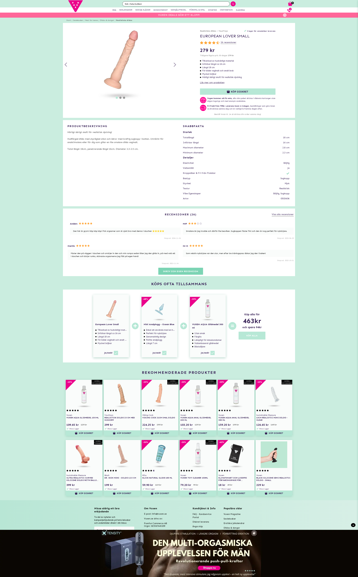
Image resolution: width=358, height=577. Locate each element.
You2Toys (223, 31)
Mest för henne (91, 20)
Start (68, 20)
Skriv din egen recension (180, 271)
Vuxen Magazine (232, 514)
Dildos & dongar (107, 20)
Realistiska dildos (124, 20)
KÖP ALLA (252, 335)
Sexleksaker (78, 20)
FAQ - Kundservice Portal (202, 516)
